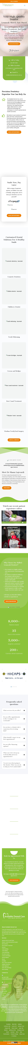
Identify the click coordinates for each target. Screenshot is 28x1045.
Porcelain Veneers (6, 954)
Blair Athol (14, 1024)
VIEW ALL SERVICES (14, 440)
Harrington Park (20, 1030)
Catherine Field (7, 1026)
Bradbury (20, 1024)
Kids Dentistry (5, 943)
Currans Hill (14, 1026)
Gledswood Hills (12, 1030)
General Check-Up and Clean (8, 940)
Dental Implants (5, 957)
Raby (21, 1032)
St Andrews (14, 1036)
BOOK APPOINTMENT (14, 43)
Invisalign (4, 960)
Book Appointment (14, 132)
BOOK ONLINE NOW (11, 601)
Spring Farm (22, 1034)
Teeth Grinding (5, 949)
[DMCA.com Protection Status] (14, 1042)
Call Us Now (14, 1)
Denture (3, 947)
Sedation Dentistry (6, 964)
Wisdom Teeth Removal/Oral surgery (10, 942)
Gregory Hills (7, 1028)
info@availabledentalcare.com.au (14, 75)
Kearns (7, 1032)
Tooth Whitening (5, 952)
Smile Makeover (5, 966)
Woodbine (8, 1024)
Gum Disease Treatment (7, 945)
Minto (17, 1032)
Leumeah (12, 1032)
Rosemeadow (6, 1034)
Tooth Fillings (5, 950)
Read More (7, 488)
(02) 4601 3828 (14, 62)
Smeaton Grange (14, 1034)
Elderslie (6, 1030)
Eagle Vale (21, 1028)
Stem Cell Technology (6, 967)
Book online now (14, 880)
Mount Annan (14, 1028)
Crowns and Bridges (6, 955)
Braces (3, 959)
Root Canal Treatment (7, 962)
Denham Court (21, 1026)
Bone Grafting (5, 969)
